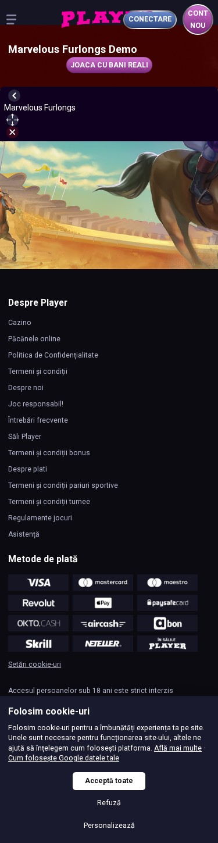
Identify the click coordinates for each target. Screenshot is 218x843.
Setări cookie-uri (34, 664)
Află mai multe (178, 748)
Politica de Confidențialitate (53, 355)
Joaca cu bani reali (109, 65)
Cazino (19, 323)
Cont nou (198, 19)
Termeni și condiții (37, 371)
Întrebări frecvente (38, 420)
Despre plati (27, 469)
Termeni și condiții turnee (49, 502)
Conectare (149, 19)
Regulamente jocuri (40, 518)
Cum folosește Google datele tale (63, 758)
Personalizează (109, 825)
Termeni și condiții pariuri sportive (63, 485)
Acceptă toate (109, 781)
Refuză (109, 803)
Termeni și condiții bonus (49, 453)
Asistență (24, 534)
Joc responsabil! (35, 404)
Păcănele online (34, 339)
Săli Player (24, 437)
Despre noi (26, 388)
